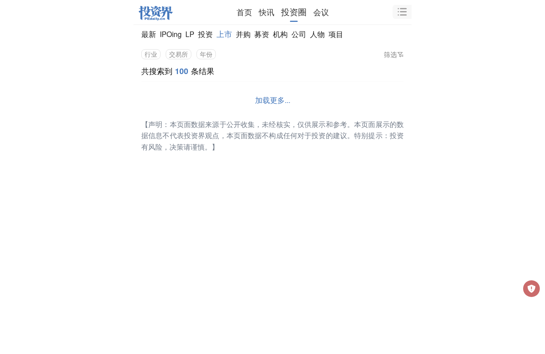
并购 (243, 34)
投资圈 (294, 12)
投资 (205, 34)
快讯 (266, 11)
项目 (335, 34)
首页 (244, 11)
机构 (280, 34)
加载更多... (272, 99)
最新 (148, 34)
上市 (224, 33)
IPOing (171, 34)
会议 (321, 11)
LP (189, 34)
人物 (317, 34)
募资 (261, 34)
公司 (298, 34)
